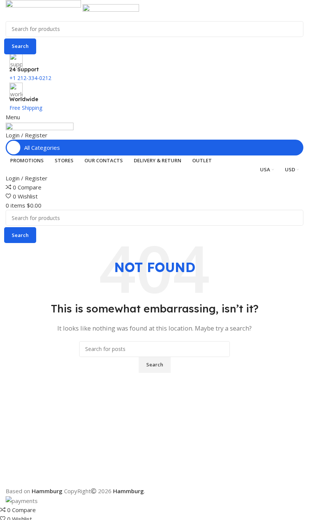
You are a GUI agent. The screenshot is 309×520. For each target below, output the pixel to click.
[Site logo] (44, 10)
